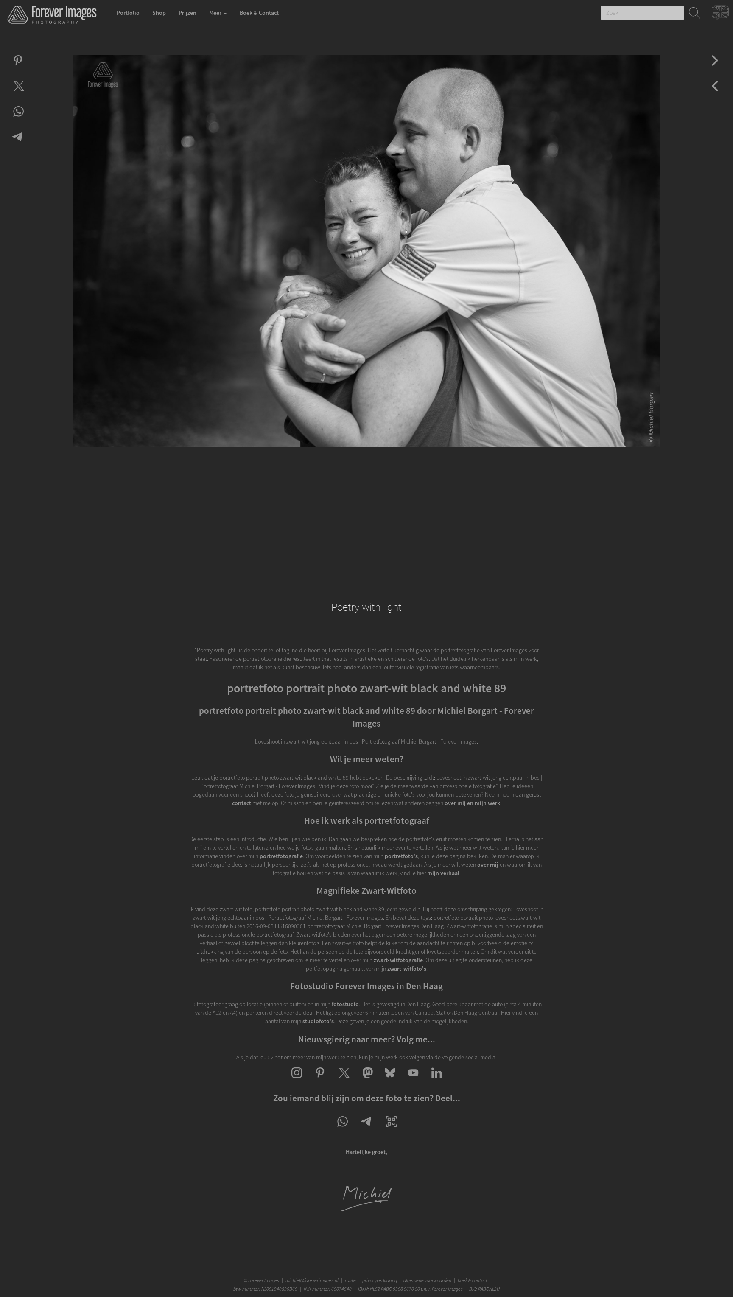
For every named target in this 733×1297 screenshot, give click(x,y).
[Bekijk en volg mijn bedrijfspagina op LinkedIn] (436, 1080)
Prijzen (187, 13)
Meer (216, 13)
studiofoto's (318, 1021)
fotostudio (345, 1004)
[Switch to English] (721, 14)
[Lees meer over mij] (366, 1210)
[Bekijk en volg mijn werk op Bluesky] (390, 1080)
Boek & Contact (259, 13)
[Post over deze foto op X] (18, 93)
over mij (487, 864)
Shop (159, 13)
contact (241, 803)
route (350, 1280)
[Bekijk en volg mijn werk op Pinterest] (320, 1080)
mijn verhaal (443, 873)
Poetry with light (366, 607)
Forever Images (264, 1280)
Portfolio (128, 13)
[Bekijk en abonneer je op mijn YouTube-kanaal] (413, 1080)
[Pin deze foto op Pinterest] (18, 68)
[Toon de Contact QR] (391, 1129)
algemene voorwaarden (427, 1280)
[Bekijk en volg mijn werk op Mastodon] (366, 1080)
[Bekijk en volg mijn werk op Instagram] (296, 1080)
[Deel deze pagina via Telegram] (366, 1129)
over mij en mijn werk (472, 803)
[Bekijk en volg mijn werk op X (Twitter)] (343, 1080)
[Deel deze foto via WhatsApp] (18, 119)
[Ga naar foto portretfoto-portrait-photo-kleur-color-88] (715, 68)
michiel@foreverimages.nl (312, 1280)
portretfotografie (281, 856)
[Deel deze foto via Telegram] (18, 144)
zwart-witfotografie (398, 960)
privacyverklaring (380, 1280)
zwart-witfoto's (406, 968)
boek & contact (472, 1280)
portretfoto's (401, 856)
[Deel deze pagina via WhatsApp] (342, 1129)
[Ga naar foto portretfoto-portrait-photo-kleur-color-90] (715, 93)
